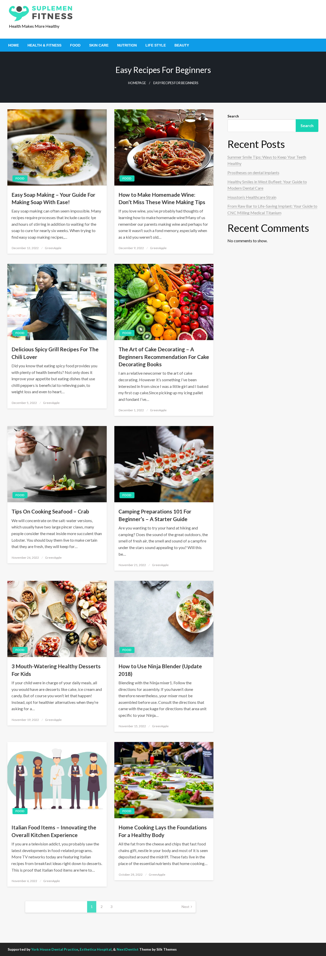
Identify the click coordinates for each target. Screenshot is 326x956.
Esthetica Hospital (96, 949)
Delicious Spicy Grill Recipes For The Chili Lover (55, 353)
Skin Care (98, 45)
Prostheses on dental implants (253, 172)
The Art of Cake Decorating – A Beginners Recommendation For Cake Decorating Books (163, 356)
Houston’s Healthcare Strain (251, 197)
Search (233, 116)
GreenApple (53, 248)
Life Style (155, 45)
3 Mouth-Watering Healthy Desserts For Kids (56, 670)
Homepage (137, 83)
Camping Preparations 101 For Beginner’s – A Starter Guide (154, 515)
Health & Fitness (44, 45)
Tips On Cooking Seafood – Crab (50, 511)
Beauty (181, 45)
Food (75, 45)
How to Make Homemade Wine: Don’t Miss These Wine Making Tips (161, 198)
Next (185, 906)
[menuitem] (13, 45)
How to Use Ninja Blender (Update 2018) (160, 670)
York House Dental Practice (54, 949)
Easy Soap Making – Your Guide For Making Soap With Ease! (53, 198)
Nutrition (127, 45)
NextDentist (128, 949)
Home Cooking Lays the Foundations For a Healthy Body (162, 831)
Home (13, 45)
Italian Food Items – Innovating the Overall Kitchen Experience (53, 831)
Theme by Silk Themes (158, 949)
